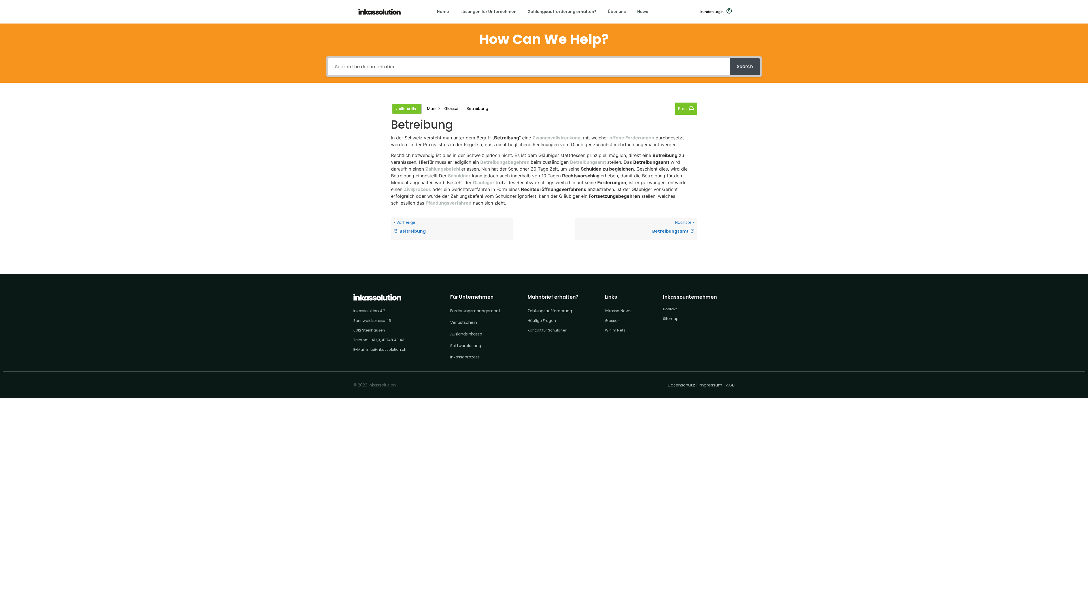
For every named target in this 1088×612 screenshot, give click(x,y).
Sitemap (671, 318)
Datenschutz (682, 385)
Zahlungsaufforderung (550, 311)
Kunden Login (712, 11)
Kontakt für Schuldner (547, 330)
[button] (686, 108)
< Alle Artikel (406, 109)
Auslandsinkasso (466, 334)
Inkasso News (618, 311)
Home (443, 11)
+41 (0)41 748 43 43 (386, 340)
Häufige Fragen (542, 320)
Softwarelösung (465, 345)
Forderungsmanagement (475, 311)
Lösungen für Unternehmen (488, 11)
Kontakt (670, 309)
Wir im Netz (615, 330)
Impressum (710, 385)
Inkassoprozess (465, 357)
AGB (730, 385)
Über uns (617, 11)
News (642, 11)
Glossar (612, 320)
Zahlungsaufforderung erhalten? (562, 11)
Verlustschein (463, 322)
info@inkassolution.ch (386, 349)
